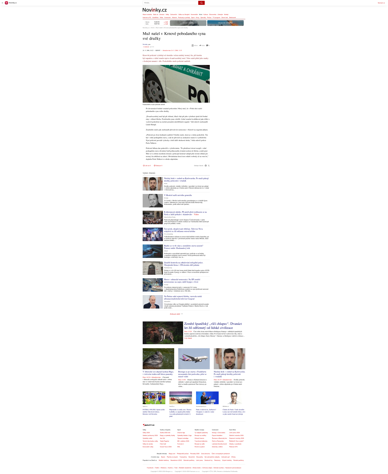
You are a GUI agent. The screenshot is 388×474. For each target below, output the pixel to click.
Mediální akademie (185, 468)
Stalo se (155, 14)
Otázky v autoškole (235, 444)
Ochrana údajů (207, 468)
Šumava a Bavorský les (219, 438)
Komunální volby (148, 447)
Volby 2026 (146, 432)
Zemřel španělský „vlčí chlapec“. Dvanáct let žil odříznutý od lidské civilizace (213, 325)
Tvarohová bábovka (201, 441)
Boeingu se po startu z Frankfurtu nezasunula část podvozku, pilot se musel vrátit (192, 374)
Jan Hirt (162, 438)
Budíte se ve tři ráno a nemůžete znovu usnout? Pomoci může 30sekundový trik (183, 246)
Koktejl (226, 14)
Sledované (232, 17)
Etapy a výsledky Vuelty (167, 435)
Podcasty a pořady (184, 17)
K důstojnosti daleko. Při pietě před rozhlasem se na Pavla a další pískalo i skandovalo (185, 213)
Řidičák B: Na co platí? (236, 441)
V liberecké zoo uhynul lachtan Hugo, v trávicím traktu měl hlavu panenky (158, 372)
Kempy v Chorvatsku (218, 432)
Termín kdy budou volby (150, 441)
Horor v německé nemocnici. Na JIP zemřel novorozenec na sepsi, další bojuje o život (182, 280)
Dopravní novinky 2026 (236, 438)
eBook (196, 45)
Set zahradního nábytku (212, 457)
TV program (216, 17)
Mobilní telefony (164, 460)
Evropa (166, 198)
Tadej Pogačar (164, 441)
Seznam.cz (381, 3)
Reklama (163, 468)
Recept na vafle (200, 444)
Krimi (200, 14)
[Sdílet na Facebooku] (206, 166)
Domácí (161, 14)
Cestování (167, 17)
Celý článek (188, 338)
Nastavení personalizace (233, 468)
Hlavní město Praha (169, 217)
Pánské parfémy (238, 460)
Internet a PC (147, 17)
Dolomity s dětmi (217, 447)
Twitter (157, 468)
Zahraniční (173, 14)
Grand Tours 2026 (166, 447)
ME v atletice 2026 (183, 441)
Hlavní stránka (147, 14)
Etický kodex (197, 468)
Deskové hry (208, 460)
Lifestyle (220, 14)
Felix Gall (163, 444)
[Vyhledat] (201, 3)
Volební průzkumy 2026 (150, 435)
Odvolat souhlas (219, 468)
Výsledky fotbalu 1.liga (184, 435)
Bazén (163, 457)
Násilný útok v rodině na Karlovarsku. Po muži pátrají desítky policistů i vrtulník (186, 179)
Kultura (205, 14)
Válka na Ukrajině (184, 14)
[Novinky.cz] (155, 10)
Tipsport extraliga (182, 438)
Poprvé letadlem (217, 435)
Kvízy (197, 17)
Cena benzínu (205, 453)
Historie (174, 17)
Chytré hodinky (227, 460)
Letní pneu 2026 (234, 432)
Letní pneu (199, 460)
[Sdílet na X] (209, 166)
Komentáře (194, 14)
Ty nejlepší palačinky (201, 432)
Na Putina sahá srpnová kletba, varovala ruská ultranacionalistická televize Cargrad (183, 297)
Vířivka (233, 457)
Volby (167, 14)
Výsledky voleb (147, 438)
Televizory (217, 460)
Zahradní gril (225, 457)
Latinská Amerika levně (219, 444)
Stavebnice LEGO (176, 460)
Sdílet (203, 45)
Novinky (145, 44)
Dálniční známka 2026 (236, 435)
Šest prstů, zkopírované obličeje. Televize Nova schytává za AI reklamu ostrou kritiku (183, 230)
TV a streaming (168, 234)
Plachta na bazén (172, 457)
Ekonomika (212, 14)
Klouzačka (199, 457)
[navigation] (2, 2)
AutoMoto (155, 17)
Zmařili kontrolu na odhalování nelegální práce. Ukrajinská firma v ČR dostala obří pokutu (183, 263)
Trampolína (183, 457)
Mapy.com (172, 453)
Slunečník (191, 457)
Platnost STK (233, 447)
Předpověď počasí (183, 453)
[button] (176, 84)
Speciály (203, 17)
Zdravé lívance (199, 438)
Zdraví (166, 251)
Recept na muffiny (200, 435)
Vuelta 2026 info (165, 432)
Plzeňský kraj (168, 268)
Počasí (209, 17)
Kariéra (170, 468)
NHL (178, 447)
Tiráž (175, 468)
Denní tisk (224, 17)
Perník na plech (200, 447)
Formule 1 (180, 444)
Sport (193, 17)
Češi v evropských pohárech (221, 453)
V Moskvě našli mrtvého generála (178, 195)
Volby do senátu (148, 444)
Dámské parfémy (188, 460)
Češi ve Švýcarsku (218, 441)
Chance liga (181, 432)
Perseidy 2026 (194, 453)
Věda (161, 17)
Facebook (150, 468)
